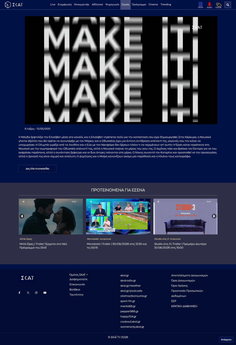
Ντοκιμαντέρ (81, 4)
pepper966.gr (129, 311)
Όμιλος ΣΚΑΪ (78, 275)
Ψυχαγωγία (112, 4)
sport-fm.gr (127, 301)
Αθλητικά (97, 4)
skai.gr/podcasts (131, 291)
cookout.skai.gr (130, 321)
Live (52, 4)
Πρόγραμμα (139, 4)
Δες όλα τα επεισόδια (37, 169)
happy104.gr (128, 316)
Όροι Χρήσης (179, 286)
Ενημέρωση (65, 4)
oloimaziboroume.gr (133, 296)
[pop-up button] (207, 119)
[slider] (121, 114)
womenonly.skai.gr (132, 327)
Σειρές (125, 4)
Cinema (153, 4)
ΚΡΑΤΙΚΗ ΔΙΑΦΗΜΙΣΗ (184, 306)
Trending (166, 4)
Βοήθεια (75, 289)
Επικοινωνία (77, 284)
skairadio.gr (128, 280)
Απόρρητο (226, 340)
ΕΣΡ (173, 301)
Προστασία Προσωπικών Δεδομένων (187, 293)
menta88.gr (128, 306)
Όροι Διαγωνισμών (183, 280)
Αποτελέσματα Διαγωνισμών (189, 275)
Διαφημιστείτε (78, 279)
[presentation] (21, 216)
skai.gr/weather (130, 286)
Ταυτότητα (76, 294)
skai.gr (124, 275)
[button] (122, 71)
